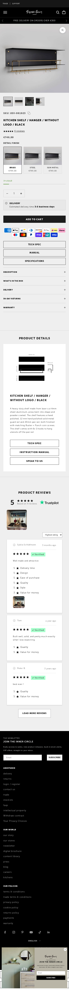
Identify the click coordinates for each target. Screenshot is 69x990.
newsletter (9, 846)
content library (11, 856)
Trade (5, 4)
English (32, 941)
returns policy (11, 913)
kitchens (8, 877)
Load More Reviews (34, 713)
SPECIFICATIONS (34, 261)
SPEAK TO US (34, 461)
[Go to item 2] (18, 101)
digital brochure (12, 851)
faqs (5, 805)
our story (8, 835)
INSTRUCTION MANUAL (34, 452)
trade (6, 795)
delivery (7, 774)
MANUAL (34, 252)
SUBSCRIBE (55, 757)
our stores (9, 841)
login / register (11, 784)
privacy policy (11, 902)
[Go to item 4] (40, 101)
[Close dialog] (65, 949)
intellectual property (14, 810)
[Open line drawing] (34, 367)
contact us (9, 789)
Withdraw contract (13, 816)
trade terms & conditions (17, 897)
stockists (8, 800)
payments (8, 918)
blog (5, 867)
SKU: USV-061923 (14, 113)
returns (7, 779)
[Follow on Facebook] (5, 932)
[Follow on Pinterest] (22, 932)
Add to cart (34, 219)
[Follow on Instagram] (13, 932)
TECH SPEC (34, 244)
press (6, 862)
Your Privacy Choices (15, 821)
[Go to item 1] (8, 101)
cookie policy (10, 907)
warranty (8, 923)
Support (16, 4)
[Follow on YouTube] (31, 932)
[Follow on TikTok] (40, 932)
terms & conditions (14, 892)
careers (7, 872)
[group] (17, 520)
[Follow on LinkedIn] (48, 932)
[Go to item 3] (29, 101)
